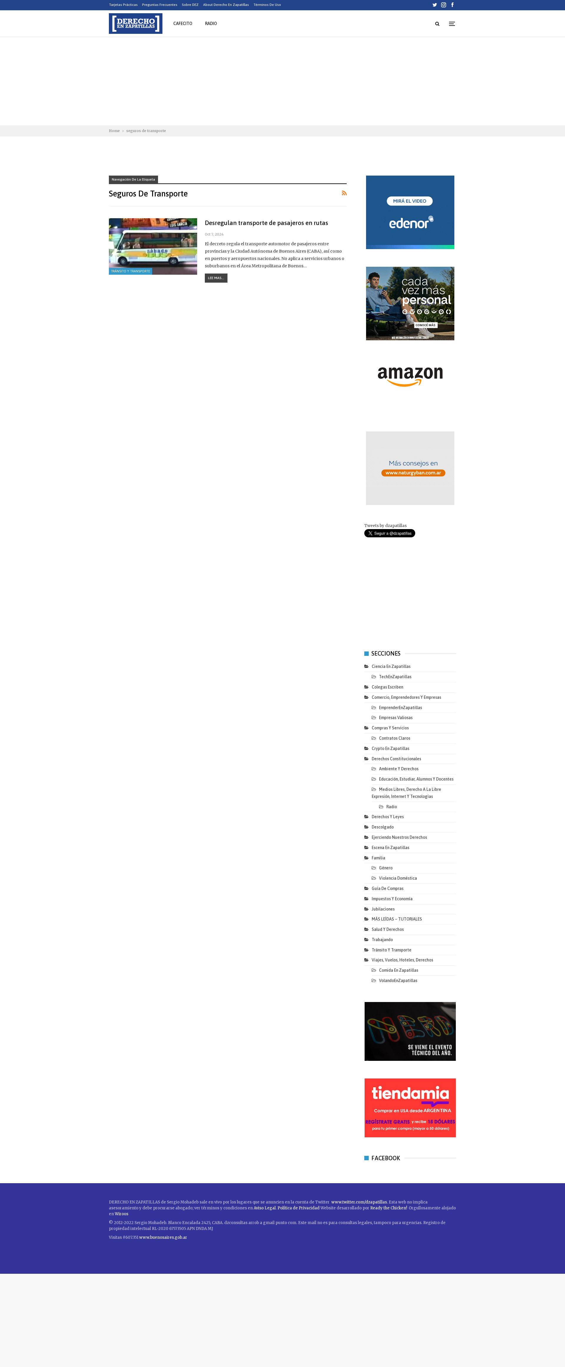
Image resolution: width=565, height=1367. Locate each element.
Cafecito (182, 23)
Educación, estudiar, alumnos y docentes (416, 779)
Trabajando (382, 939)
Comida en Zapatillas (398, 970)
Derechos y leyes (388, 816)
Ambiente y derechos (398, 768)
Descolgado (383, 827)
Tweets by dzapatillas (385, 525)
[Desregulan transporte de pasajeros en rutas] (153, 246)
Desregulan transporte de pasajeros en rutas (266, 222)
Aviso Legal (265, 1208)
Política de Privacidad (298, 1208)
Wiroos (121, 1213)
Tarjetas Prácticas (123, 5)
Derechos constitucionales (396, 758)
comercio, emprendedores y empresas (406, 697)
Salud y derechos (388, 929)
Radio (211, 23)
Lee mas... (216, 278)
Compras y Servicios (390, 728)
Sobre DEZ (190, 5)
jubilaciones (383, 909)
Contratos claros (394, 738)
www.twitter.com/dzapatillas (359, 1202)
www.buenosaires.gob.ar (163, 1237)
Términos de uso (267, 5)
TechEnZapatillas (395, 676)
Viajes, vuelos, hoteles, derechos (402, 960)
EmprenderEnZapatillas (400, 707)
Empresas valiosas (396, 717)
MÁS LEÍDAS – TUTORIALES (397, 919)
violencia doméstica (398, 878)
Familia (378, 858)
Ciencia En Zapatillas (391, 666)
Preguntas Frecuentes (159, 5)
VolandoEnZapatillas (398, 980)
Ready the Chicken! (388, 1208)
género (386, 868)
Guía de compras (387, 888)
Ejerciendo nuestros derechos (399, 837)
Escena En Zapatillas (390, 847)
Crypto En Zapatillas (390, 748)
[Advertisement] (282, 81)
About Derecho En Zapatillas (226, 5)
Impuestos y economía (392, 898)
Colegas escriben (387, 687)
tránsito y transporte (130, 271)
